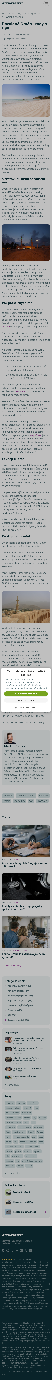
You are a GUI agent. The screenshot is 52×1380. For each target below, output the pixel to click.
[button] (26, 707)
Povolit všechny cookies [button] (26, 694)
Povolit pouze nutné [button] (26, 700)
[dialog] (26, 690)
